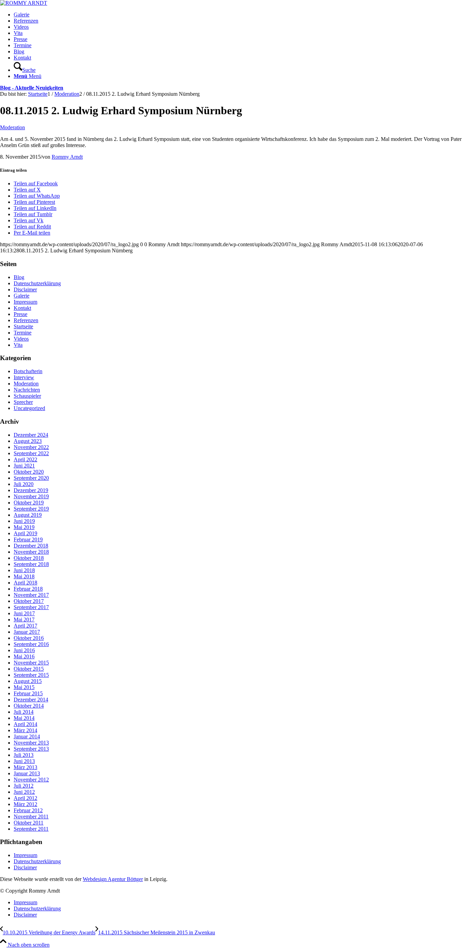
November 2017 (31, 595)
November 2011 (31, 816)
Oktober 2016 (29, 638)
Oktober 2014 (29, 706)
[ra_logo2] (23, 3)
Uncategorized (29, 408)
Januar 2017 (27, 632)
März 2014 (25, 730)
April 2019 (25, 533)
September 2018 (31, 564)
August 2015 (28, 681)
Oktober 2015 (29, 669)
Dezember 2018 (31, 546)
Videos (21, 339)
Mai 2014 (24, 718)
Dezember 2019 (31, 490)
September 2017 (31, 607)
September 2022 (31, 453)
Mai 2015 (24, 687)
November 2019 (31, 496)
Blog (19, 277)
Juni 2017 (24, 613)
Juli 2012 (24, 786)
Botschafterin (28, 371)
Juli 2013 (24, 755)
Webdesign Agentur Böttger (113, 879)
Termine (22, 332)
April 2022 (25, 459)
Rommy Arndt (67, 157)
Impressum (25, 302)
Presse (20, 314)
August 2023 (28, 441)
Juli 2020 (24, 484)
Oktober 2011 (28, 823)
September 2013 (31, 749)
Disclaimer (25, 289)
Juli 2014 (24, 712)
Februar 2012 (28, 810)
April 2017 (25, 626)
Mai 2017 (24, 619)
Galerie (21, 296)
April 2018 (25, 582)
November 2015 (31, 663)
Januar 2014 (27, 736)
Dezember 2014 (31, 699)
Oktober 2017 (29, 601)
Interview (24, 377)
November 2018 (31, 552)
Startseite (23, 326)
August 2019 (28, 515)
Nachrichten (27, 390)
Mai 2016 (24, 656)
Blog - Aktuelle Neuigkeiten (31, 88)
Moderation (12, 127)
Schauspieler (27, 396)
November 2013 (31, 743)
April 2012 (25, 798)
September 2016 (31, 644)
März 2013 (25, 767)
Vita (18, 345)
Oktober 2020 (29, 472)
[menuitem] (240, 15)
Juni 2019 (24, 521)
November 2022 (31, 447)
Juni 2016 (24, 650)
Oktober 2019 (29, 502)
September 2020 (31, 478)
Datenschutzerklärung (37, 283)
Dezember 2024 (31, 435)
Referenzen (26, 320)
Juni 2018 (24, 570)
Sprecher (23, 402)
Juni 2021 (24, 466)
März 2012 (25, 804)
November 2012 (31, 779)
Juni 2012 (24, 792)
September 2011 (31, 829)
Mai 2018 (24, 576)
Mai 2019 (24, 527)
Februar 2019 (28, 539)
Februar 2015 (28, 693)
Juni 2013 (24, 761)
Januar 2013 (27, 773)
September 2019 (31, 509)
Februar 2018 (28, 589)
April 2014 (25, 724)
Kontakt (22, 308)
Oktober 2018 (29, 558)
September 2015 (31, 675)
